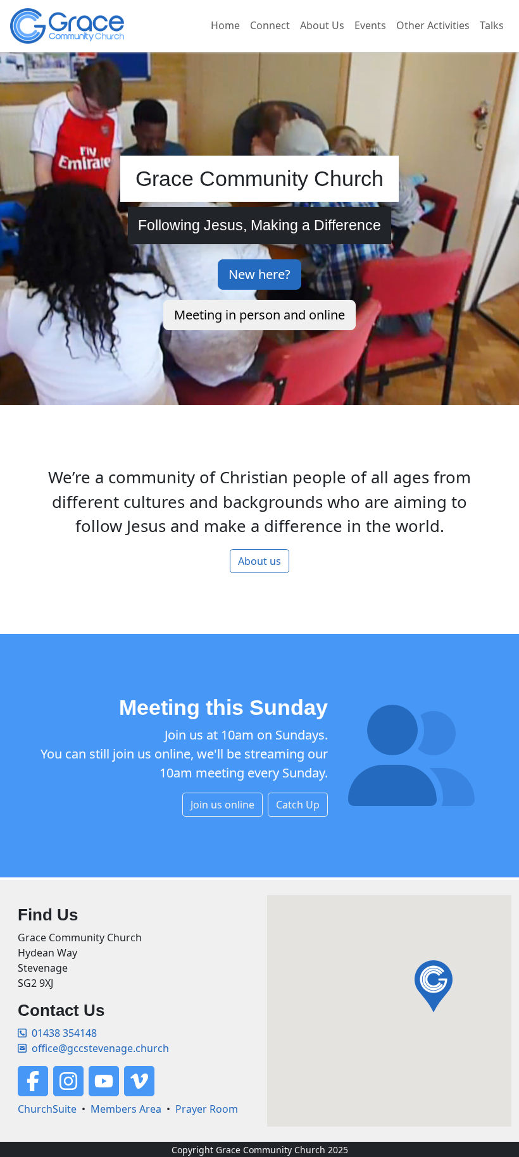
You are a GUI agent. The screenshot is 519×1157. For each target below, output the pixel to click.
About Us (322, 25)
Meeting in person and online (259, 314)
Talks (492, 25)
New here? (259, 274)
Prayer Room (206, 1109)
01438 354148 (64, 1033)
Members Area (126, 1109)
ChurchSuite (47, 1109)
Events (370, 25)
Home (225, 25)
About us (259, 561)
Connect (270, 25)
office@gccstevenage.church (100, 1048)
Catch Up (298, 805)
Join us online (222, 805)
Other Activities (433, 25)
